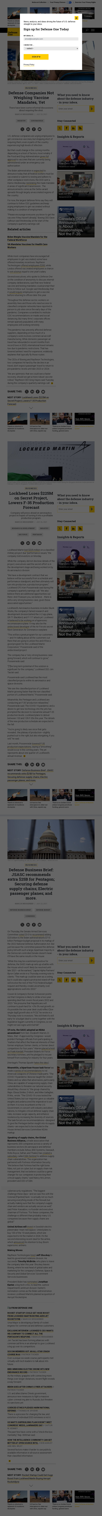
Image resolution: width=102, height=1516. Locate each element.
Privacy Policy (29, 65)
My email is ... (29, 35)
